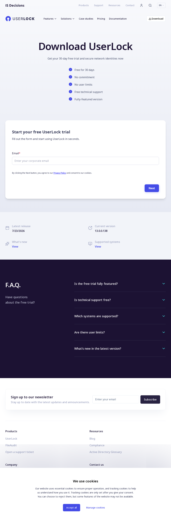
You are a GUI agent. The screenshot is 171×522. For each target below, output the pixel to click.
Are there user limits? (89, 332)
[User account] (141, 5)
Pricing (101, 18)
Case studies (86, 18)
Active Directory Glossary (106, 452)
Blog (92, 438)
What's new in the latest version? (97, 348)
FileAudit (11, 445)
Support (98, 5)
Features (48, 18)
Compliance (97, 445)
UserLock (11, 438)
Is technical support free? (92, 300)
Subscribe (150, 399)
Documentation (118, 18)
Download (157, 18)
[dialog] (85, 495)
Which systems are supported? (96, 316)
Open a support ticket (19, 452)
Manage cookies (95, 507)
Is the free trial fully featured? (96, 284)
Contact (130, 5)
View (15, 246)
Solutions (66, 18)
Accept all (71, 507)
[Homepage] (15, 5)
